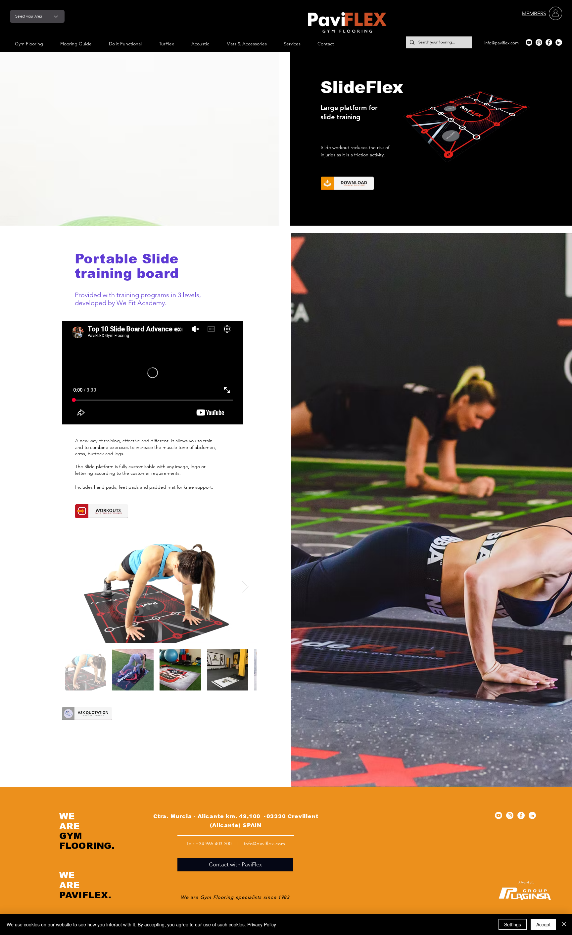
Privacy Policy (261, 924)
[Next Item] (245, 586)
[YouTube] (529, 42)
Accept (543, 924)
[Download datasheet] (347, 183)
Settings (512, 924)
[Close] (564, 924)
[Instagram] (539, 42)
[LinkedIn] (558, 42)
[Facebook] (549, 42)
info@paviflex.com (501, 42)
